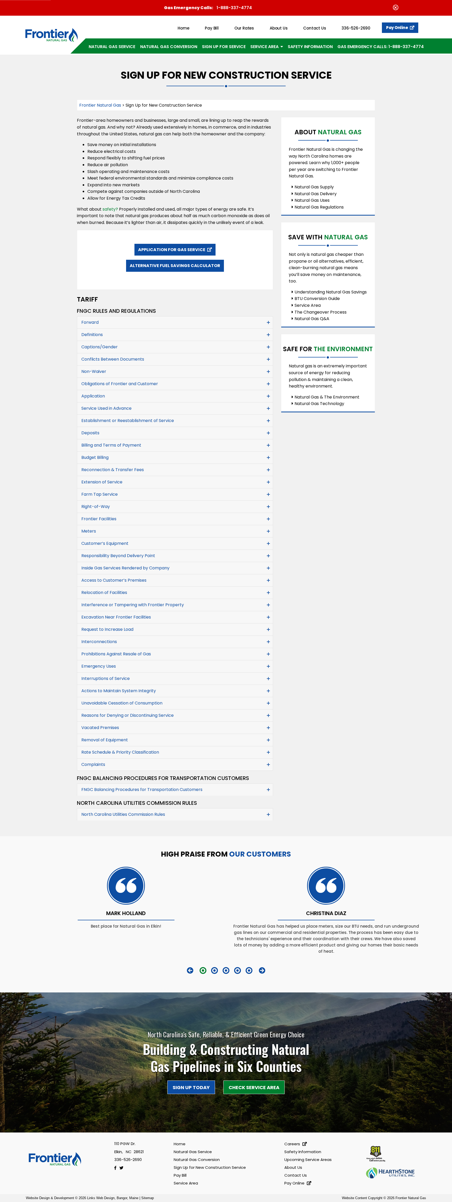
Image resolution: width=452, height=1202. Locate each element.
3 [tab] (226, 970)
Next (262, 970)
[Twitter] (123, 1168)
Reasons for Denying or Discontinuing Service (127, 715)
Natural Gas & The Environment (327, 397)
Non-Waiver (93, 371)
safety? (110, 209)
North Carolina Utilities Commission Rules (123, 814)
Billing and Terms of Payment (111, 445)
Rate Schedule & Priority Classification (120, 752)
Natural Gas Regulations (319, 207)
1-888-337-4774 (234, 8)
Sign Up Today (191, 1087)
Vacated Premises (100, 728)
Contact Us (314, 28)
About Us (278, 28)
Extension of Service (101, 482)
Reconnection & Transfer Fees (112, 470)
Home (183, 28)
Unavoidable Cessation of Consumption (121, 703)
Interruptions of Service (105, 678)
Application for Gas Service (172, 250)
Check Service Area (254, 1087)
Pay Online (397, 27)
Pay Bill (211, 28)
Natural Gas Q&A (312, 319)
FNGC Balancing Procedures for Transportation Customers (141, 790)
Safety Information (310, 47)
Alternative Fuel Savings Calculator (175, 266)
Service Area (264, 47)
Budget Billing (95, 457)
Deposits (90, 433)
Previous (190, 970)
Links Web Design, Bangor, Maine (113, 1198)
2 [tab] (214, 970)
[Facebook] (117, 1168)
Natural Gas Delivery (316, 194)
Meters (88, 531)
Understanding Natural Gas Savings (331, 292)
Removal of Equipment (104, 740)
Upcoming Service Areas (308, 1159)
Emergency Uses (98, 666)
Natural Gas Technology (319, 404)
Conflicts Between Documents (112, 359)
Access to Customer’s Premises (113, 580)
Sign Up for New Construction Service (210, 1167)
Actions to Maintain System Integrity (118, 691)
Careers (292, 1144)
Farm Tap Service (99, 494)
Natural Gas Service (112, 47)
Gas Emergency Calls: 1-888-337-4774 (380, 47)
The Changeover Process (321, 312)
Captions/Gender (99, 347)
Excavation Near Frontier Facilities (116, 617)
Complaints (93, 764)
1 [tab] (203, 970)
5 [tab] (249, 970)
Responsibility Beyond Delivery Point (118, 556)
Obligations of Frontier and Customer (119, 384)
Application (93, 396)
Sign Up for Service (224, 47)
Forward (90, 322)
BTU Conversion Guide (317, 299)
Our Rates (244, 28)
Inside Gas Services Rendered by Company (125, 568)
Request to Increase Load (107, 629)
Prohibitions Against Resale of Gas (116, 654)
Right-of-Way (95, 507)
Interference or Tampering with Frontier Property (132, 605)
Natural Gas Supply (314, 187)
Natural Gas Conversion (168, 47)
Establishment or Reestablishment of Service (127, 421)
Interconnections (99, 642)
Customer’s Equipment (104, 543)
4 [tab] (237, 970)
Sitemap (147, 1198)
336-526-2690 (356, 28)
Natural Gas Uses (312, 200)
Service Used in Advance (106, 408)
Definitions (92, 335)
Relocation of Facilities (104, 593)
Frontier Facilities (98, 519)
